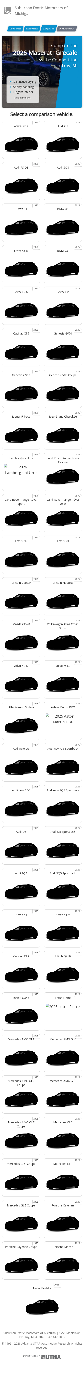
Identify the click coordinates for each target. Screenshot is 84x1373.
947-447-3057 (56, 1337)
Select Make (15, 28)
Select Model (32, 28)
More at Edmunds (22, 97)
